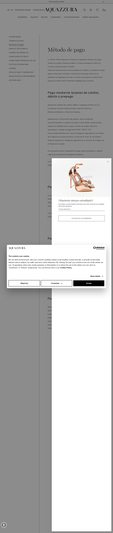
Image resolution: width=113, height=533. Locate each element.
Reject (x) (24, 283)
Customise (55, 283)
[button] (108, 162)
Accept (88, 283)
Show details (95, 276)
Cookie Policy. (66, 268)
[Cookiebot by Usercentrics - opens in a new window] (95, 248)
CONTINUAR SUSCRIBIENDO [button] (82, 218)
